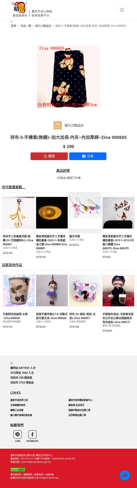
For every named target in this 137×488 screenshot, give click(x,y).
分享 (90, 156)
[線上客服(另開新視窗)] (125, 476)
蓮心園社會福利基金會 (21, 415)
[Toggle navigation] (122, 10)
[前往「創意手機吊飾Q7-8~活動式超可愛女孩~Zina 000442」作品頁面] (52, 290)
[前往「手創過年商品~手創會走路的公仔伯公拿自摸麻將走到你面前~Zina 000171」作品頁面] (118, 290)
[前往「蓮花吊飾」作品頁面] (85, 212)
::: (11, 22)
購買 (51, 156)
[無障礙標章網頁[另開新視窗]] (17, 469)
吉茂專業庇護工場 (77, 415)
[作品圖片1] (68, 76)
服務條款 (27, 474)
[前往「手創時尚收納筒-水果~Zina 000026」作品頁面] (18, 290)
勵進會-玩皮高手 (76, 405)
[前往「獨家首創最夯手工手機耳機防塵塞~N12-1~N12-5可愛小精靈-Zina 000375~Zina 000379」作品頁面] (118, 212)
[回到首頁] (31, 9)
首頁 (13, 26)
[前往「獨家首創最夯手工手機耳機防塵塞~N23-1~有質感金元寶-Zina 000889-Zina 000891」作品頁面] (52, 212)
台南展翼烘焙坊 (18, 405)
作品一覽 (25, 26)
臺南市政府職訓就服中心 (80, 400)
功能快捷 (49, 474)
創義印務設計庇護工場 (79, 410)
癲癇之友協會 (16, 410)
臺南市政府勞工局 (19, 400)
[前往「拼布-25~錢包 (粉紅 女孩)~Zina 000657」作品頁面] (85, 290)
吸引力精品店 (43, 26)
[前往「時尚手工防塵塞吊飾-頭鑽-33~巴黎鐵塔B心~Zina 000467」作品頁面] (18, 212)
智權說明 (38, 474)
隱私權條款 (15, 474)
